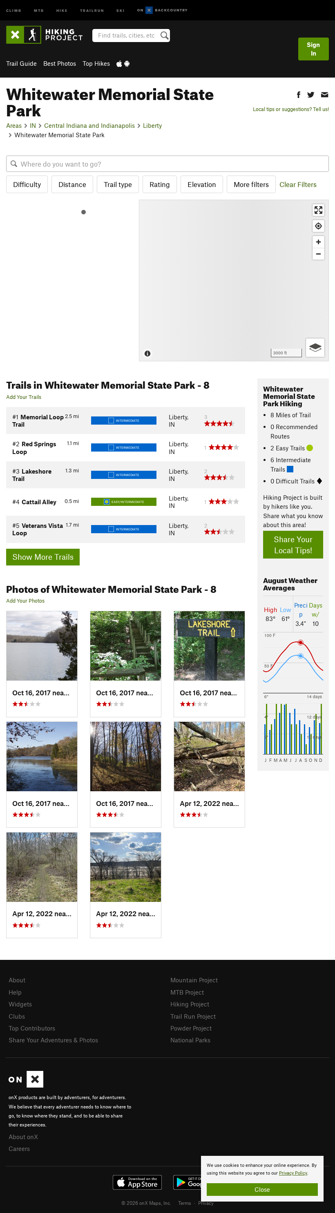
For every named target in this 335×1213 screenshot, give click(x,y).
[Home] (48, 35)
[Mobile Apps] (123, 63)
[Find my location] (318, 226)
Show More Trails (43, 556)
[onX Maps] (26, 1085)
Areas (14, 125)
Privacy (206, 1203)
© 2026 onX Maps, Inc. (146, 1203)
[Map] (233, 280)
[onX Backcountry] (162, 10)
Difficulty (27, 184)
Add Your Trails (23, 397)
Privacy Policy (293, 1173)
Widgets (20, 1004)
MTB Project (187, 992)
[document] (262, 1179)
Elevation (202, 184)
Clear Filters (298, 184)
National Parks (190, 1040)
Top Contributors (32, 1028)
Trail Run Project (193, 1016)
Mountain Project (194, 980)
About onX (23, 1136)
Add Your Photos (25, 600)
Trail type (118, 184)
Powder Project (191, 1028)
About (17, 980)
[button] (299, 93)
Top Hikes (96, 63)
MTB (39, 10)
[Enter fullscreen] (318, 210)
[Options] (315, 347)
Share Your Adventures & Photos (53, 1040)
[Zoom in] (318, 242)
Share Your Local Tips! (293, 544)
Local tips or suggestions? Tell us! (291, 109)
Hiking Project (189, 1004)
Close (262, 1189)
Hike (62, 10)
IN (33, 125)
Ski (120, 10)
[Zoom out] (318, 254)
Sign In (313, 49)
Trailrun (92, 10)
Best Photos (59, 63)
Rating (160, 184)
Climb (14, 10)
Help (15, 992)
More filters (251, 184)
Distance (72, 184)
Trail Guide (21, 63)
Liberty (152, 125)
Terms (184, 1203)
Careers (19, 1148)
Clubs (17, 1016)
